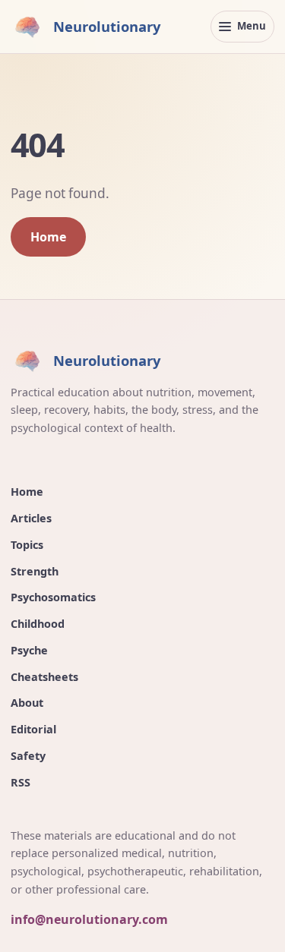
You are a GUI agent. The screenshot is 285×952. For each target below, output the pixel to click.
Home (48, 237)
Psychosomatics (53, 597)
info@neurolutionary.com (89, 919)
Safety (28, 756)
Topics (27, 544)
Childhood (38, 623)
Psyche (29, 650)
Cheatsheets (44, 677)
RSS (20, 782)
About (27, 702)
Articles (31, 518)
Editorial (33, 729)
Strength (35, 571)
